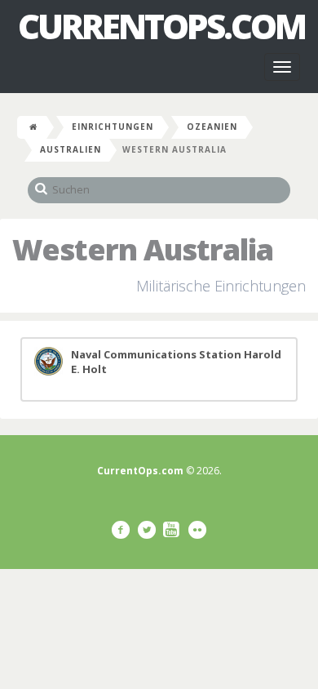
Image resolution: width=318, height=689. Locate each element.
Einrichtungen (112, 126)
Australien (70, 149)
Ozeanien (212, 126)
